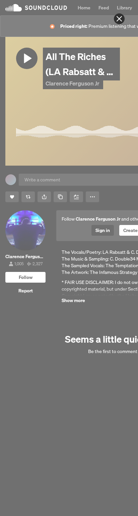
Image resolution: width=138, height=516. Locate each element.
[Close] (119, 18)
